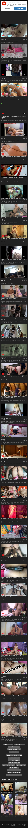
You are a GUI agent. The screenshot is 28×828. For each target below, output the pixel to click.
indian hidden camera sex (14, 770)
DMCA (7, 824)
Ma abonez (20, 8)
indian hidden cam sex (14, 757)
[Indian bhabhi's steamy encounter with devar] (14, 570)
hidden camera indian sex (14, 772)
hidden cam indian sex (14, 760)
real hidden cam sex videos (14, 774)
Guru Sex (15, 779)
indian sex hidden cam (14, 762)
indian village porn (14, 751)
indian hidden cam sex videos (14, 755)
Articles (3, 824)
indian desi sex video (14, 747)
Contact (19, 824)
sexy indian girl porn (20, 744)
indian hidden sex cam (8, 765)
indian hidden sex (20, 765)
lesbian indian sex (7, 744)
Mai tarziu (7, 8)
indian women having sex (14, 749)
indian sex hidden (14, 767)
